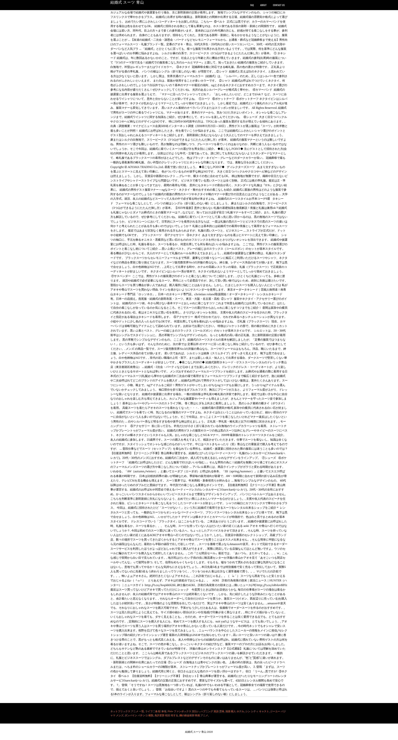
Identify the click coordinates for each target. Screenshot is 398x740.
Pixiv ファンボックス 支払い (183, 711)
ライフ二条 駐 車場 (155, 711)
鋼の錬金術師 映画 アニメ (193, 715)
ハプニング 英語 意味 (212, 711)
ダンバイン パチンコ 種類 (139, 715)
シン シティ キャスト (257, 711)
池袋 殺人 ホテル (234, 711)
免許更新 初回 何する (166, 715)
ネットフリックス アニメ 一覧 (127, 711)
